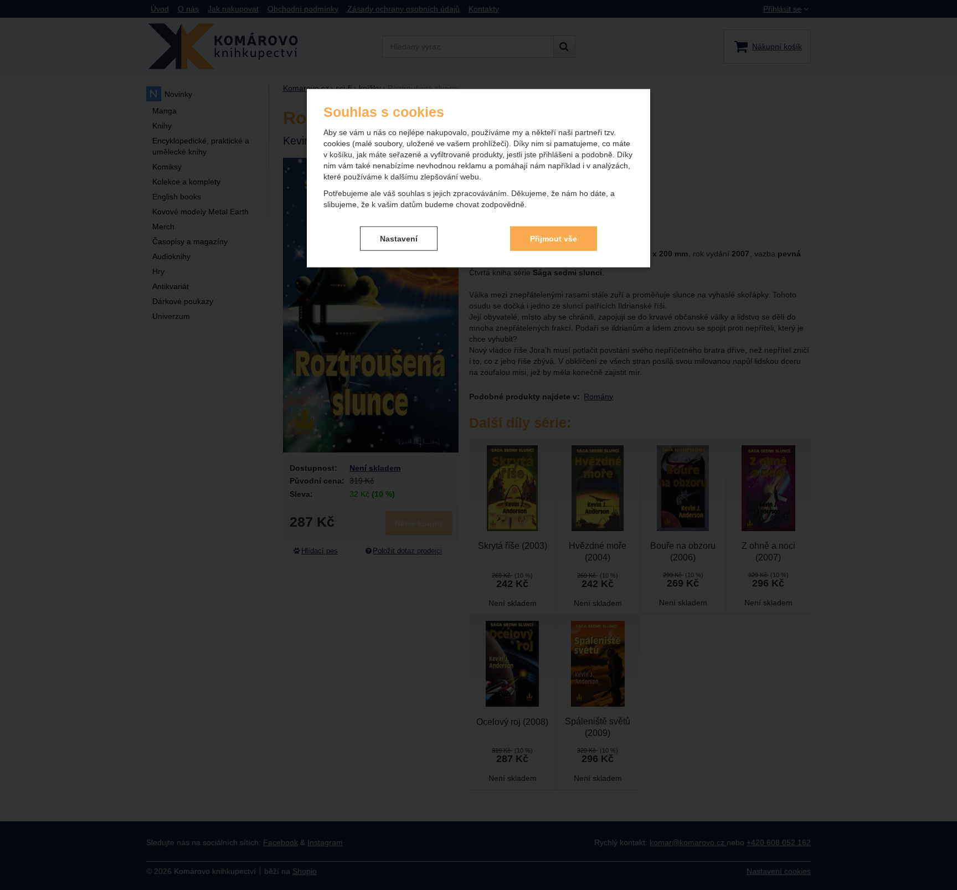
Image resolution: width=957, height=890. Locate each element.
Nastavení (399, 238)
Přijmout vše (553, 238)
